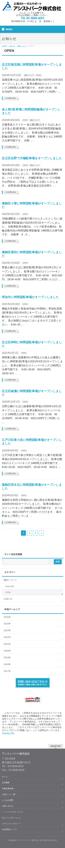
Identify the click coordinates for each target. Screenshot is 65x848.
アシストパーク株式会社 (28, 840)
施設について (29, 75)
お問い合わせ (7, 806)
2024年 (7, 623)
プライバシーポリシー (11, 823)
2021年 (7, 644)
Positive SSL (8, 733)
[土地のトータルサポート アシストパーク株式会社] (32, 7)
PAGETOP (56, 746)
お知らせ (8, 599)
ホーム (5, 777)
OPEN (38, 75)
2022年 (7, 637)
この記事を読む (10, 98)
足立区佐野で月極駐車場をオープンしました (32, 158)
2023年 (7, 630)
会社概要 (5, 782)
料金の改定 (10, 586)
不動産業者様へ (8, 788)
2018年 (7, 664)
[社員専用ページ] (9, 829)
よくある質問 (7, 800)
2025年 (7, 617)
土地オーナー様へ (9, 794)
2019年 (7, 657)
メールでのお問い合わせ (12, 812)
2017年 (7, 671)
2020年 (7, 650)
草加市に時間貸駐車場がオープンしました (30, 297)
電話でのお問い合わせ (11, 818)
